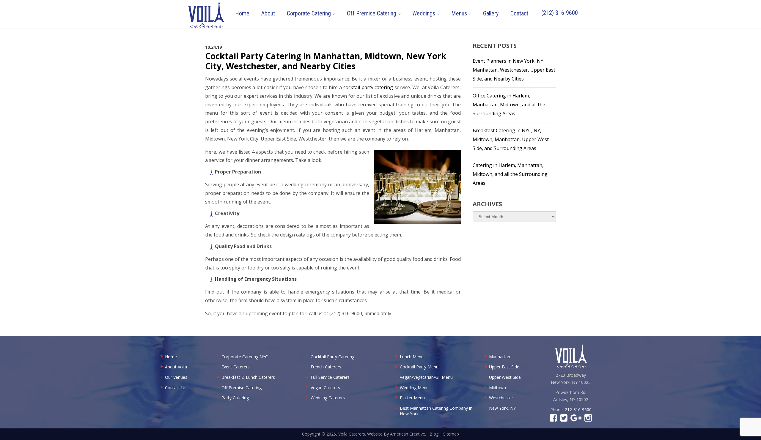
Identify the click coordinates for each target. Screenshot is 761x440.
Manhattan (499, 356)
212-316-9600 (578, 409)
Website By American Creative (396, 434)
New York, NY (502, 408)
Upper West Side (505, 377)
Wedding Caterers (328, 397)
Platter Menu (412, 397)
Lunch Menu (412, 356)
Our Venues (176, 377)
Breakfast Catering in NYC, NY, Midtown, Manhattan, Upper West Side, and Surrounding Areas (511, 139)
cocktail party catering (368, 87)
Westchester (501, 397)
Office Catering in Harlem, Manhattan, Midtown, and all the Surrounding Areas (509, 104)
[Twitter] (564, 419)
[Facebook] (553, 419)
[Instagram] (588, 419)
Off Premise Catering (241, 387)
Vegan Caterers (325, 387)
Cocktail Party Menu (419, 367)
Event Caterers (235, 367)
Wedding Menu (414, 387)
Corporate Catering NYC (244, 356)
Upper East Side (504, 367)
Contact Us (175, 387)
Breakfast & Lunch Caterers (248, 377)
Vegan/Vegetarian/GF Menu (426, 377)
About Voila (176, 367)
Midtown (497, 387)
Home (171, 356)
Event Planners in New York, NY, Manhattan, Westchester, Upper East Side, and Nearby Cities (514, 70)
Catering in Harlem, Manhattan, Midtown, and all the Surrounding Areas (510, 174)
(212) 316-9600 (559, 12)
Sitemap (451, 434)
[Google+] (576, 419)
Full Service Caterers (330, 377)
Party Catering (235, 397)
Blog (434, 434)
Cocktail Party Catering (332, 356)
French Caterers (326, 367)
